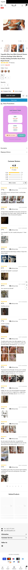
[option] (14, 24)
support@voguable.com (9, 530)
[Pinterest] (2, 546)
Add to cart (10, 95)
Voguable (3, 1)
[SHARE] (26, 96)
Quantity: (3, 82)
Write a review (12, 182)
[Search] (5, 5)
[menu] (1, 5)
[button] (23, 41)
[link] (7, 515)
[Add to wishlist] (23, 96)
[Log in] (22, 5)
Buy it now (14, 100)
